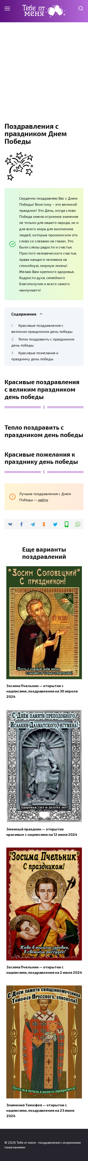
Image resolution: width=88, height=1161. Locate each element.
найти (43, 500)
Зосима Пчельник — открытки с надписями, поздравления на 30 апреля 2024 (42, 690)
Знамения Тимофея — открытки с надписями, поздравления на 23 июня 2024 (40, 1110)
